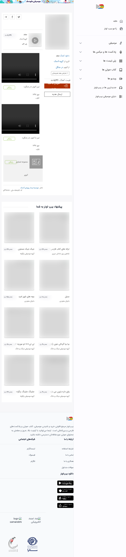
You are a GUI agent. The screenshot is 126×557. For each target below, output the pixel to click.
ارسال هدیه (57, 94)
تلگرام (33, 461)
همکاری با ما (69, 461)
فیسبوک (32, 455)
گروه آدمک (58, 61)
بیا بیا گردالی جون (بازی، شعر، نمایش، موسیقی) (48, 344)
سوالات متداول (68, 467)
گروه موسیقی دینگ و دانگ (59, 348)
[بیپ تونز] (100, 7)
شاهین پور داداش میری (60, 253)
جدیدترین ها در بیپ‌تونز (105, 88)
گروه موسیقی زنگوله (27, 253)
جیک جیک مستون (26, 249)
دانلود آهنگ (64, 55)
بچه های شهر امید (26, 297)
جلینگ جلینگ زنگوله (25, 392)
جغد (25, 34)
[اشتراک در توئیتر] (18, 16)
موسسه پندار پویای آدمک (29, 187)
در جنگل (59, 67)
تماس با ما (69, 455)
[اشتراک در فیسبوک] (12, 16)
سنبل (67, 297)
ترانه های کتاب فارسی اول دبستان (54, 249)
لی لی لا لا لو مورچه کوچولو (22, 344)
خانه (115, 21)
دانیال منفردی (64, 301)
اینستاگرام (31, 448)
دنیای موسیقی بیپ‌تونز (105, 97)
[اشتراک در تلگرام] (5, 16)
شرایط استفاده (68, 448)
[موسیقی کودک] (37, 3)
